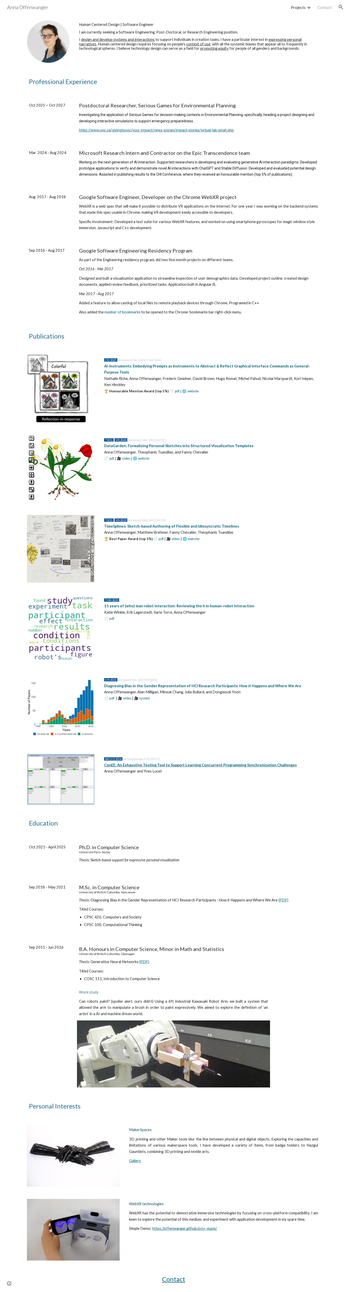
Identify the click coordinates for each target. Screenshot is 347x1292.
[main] (198, 36)
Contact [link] (325, 7)
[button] (341, 7)
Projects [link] (298, 7)
